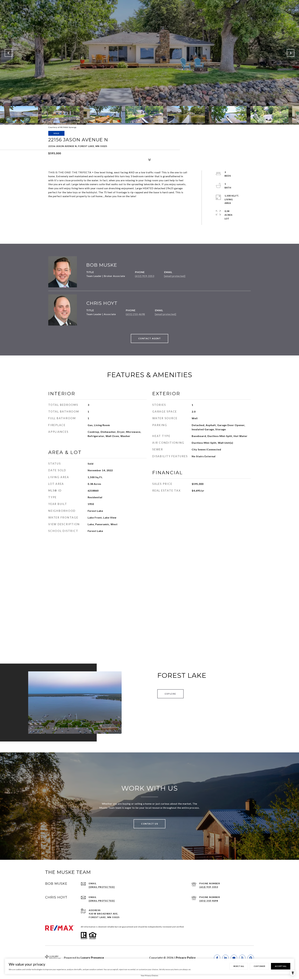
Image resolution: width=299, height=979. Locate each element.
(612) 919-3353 (144, 275)
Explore (170, 693)
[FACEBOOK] (217, 958)
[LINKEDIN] (225, 958)
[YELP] (242, 958)
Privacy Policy (186, 957)
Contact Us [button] (149, 823)
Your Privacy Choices (149, 975)
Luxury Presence (92, 957)
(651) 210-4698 (135, 314)
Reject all (238, 966)
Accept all (280, 966)
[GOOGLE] (251, 958)
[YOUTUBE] (234, 958)
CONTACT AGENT (149, 338)
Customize (259, 966)
